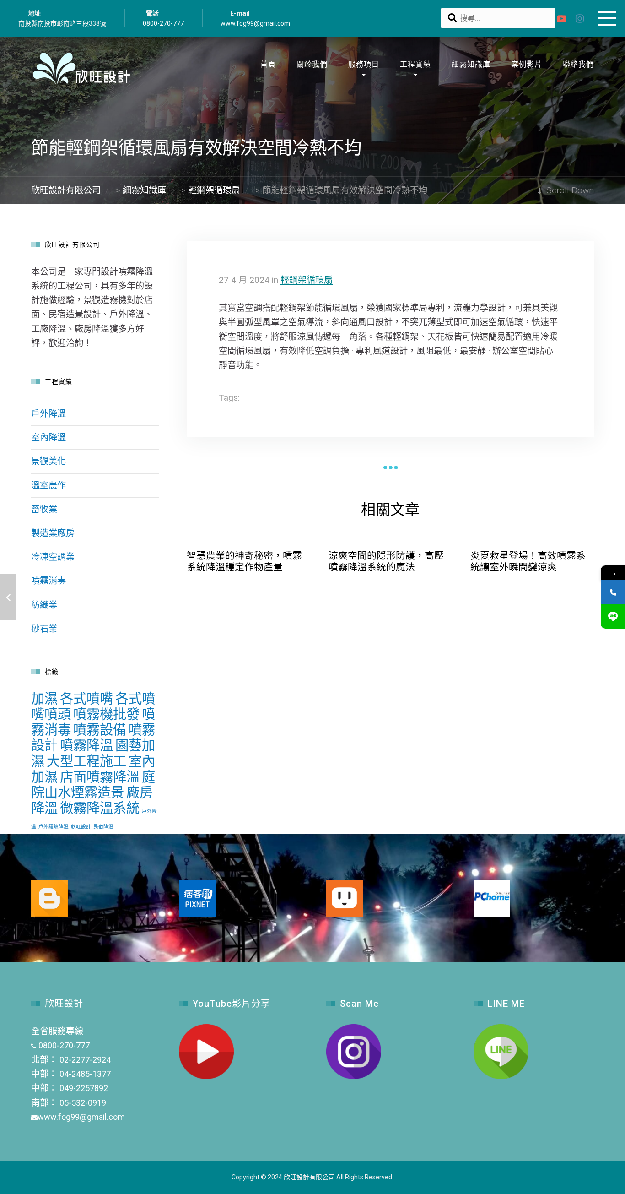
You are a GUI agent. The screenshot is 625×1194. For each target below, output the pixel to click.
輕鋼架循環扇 (306, 280)
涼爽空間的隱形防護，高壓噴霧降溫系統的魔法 (386, 561)
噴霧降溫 (86, 745)
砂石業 (44, 629)
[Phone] (613, 592)
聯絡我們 (578, 64)
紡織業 (44, 605)
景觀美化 (48, 461)
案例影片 (526, 64)
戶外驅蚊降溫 (53, 827)
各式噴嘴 (86, 698)
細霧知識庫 (471, 64)
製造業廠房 (53, 533)
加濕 (44, 698)
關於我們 (312, 64)
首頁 (268, 64)
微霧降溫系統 (100, 808)
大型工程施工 (86, 761)
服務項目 (363, 64)
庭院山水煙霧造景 (93, 784)
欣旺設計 (81, 827)
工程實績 (415, 64)
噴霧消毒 (48, 580)
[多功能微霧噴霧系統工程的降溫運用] (8, 597)
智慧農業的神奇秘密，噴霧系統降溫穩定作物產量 (244, 561)
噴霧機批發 (106, 714)
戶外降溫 (48, 413)
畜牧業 (44, 509)
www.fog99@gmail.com (255, 23)
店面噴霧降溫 (100, 777)
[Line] (613, 616)
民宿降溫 (103, 827)
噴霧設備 (99, 730)
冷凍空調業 (53, 557)
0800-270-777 (163, 23)
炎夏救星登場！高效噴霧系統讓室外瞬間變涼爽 (528, 561)
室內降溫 (48, 437)
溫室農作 (48, 485)
